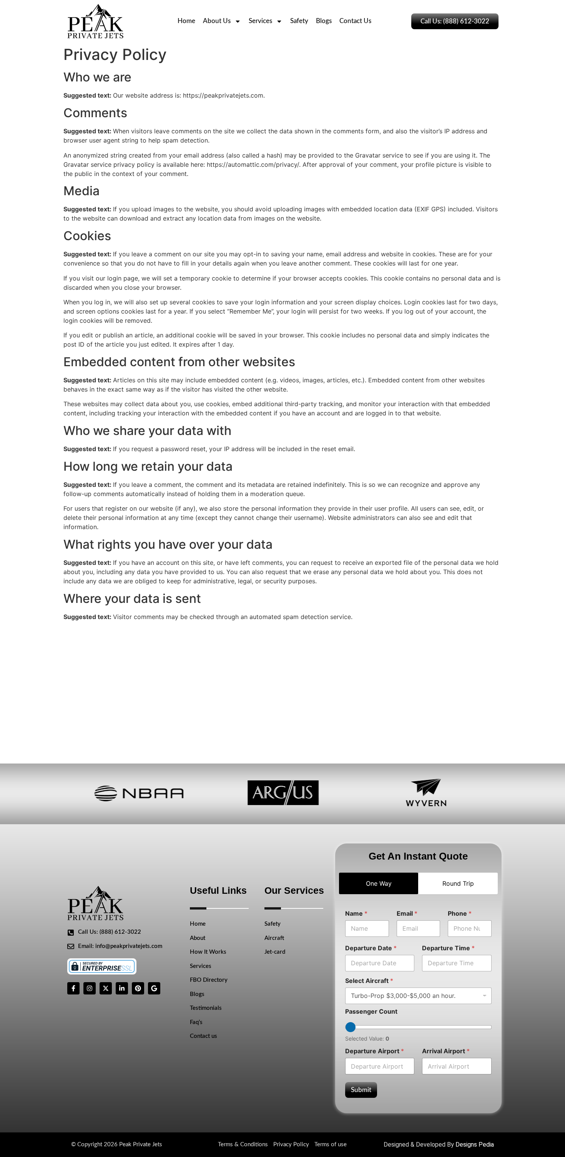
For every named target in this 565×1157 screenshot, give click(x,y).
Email (407, 913)
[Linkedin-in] (122, 988)
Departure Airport (374, 1051)
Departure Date (371, 948)
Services (260, 21)
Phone (460, 913)
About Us (217, 21)
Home (186, 21)
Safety (299, 21)
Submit (361, 1090)
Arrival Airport (446, 1051)
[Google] (154, 988)
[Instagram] (89, 988)
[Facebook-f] (73, 988)
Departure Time (448, 948)
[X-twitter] (106, 988)
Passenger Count (371, 1011)
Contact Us (355, 21)
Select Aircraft (369, 980)
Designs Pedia (474, 1144)
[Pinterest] (138, 988)
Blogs (324, 21)
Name (356, 913)
